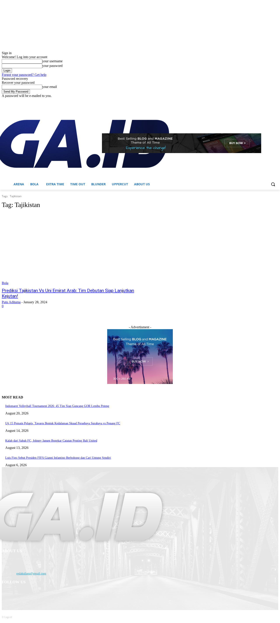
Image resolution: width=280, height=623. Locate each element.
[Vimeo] (269, 101)
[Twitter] (263, 101)
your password (52, 66)
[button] (273, 184)
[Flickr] (28, 593)
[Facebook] (251, 101)
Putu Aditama (11, 302)
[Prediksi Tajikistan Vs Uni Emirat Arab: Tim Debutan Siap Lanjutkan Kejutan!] (73, 249)
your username (52, 61)
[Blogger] (6, 593)
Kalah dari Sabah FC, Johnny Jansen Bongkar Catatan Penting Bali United (51, 440)
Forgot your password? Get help (24, 75)
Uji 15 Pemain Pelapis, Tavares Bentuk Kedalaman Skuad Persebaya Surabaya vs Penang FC (62, 423)
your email (49, 87)
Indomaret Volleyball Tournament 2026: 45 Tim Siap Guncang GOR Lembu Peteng (57, 406)
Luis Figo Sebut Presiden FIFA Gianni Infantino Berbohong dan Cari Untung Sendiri (58, 457)
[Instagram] (257, 101)
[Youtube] (275, 101)
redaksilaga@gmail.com (31, 573)
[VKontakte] (51, 593)
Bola (5, 283)
